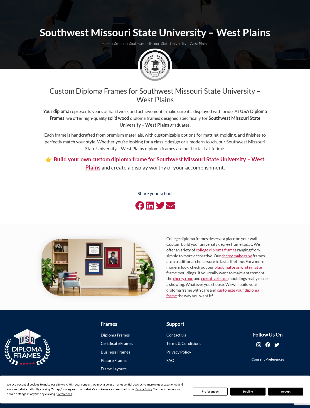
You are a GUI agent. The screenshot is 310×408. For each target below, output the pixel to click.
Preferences (210, 391)
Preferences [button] (64, 394)
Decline (248, 391)
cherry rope (183, 278)
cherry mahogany (236, 255)
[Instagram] (258, 344)
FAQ (170, 360)
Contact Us (176, 334)
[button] (140, 206)
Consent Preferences (267, 359)
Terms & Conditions (183, 343)
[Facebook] (268, 344)
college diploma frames (216, 249)
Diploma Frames (115, 334)
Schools (120, 43)
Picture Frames (114, 360)
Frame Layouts (114, 368)
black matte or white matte (238, 267)
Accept (285, 391)
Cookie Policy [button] (143, 389)
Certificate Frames (117, 343)
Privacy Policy (178, 351)
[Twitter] (277, 344)
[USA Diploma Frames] (27, 347)
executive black (214, 278)
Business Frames (115, 351)
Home (106, 43)
